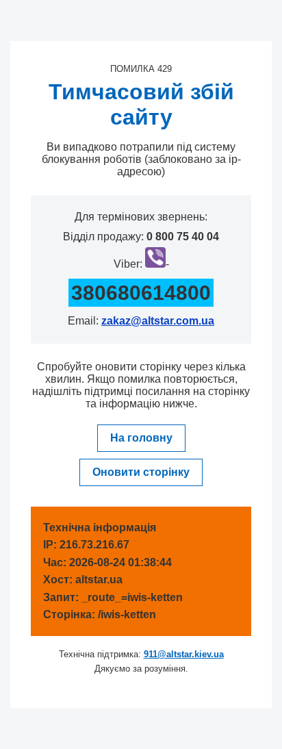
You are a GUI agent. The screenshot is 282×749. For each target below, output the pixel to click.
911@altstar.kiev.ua (184, 654)
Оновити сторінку (141, 472)
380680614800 (141, 292)
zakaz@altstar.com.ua (157, 321)
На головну (141, 438)
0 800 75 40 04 (182, 236)
